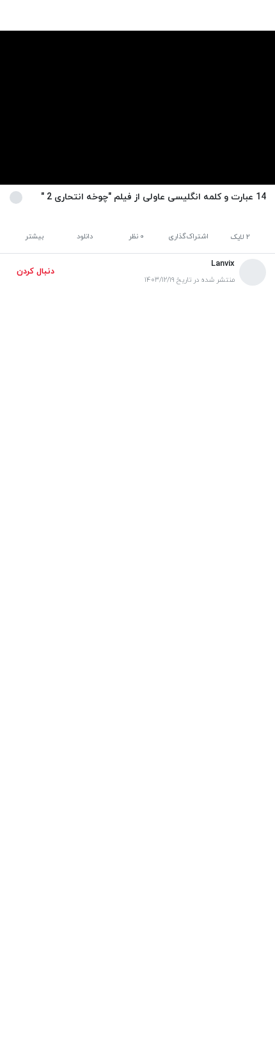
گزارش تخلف (76, 949)
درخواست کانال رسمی (226, 949)
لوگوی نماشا (161, 949)
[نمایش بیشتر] (18, 197)
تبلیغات (119, 949)
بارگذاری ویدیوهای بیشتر (137, 890)
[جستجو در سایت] (82, 15)
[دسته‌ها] (53, 15)
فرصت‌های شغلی (212, 932)
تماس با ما (29, 949)
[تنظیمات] (22, 15)
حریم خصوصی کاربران (138, 932)
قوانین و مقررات (65, 932)
